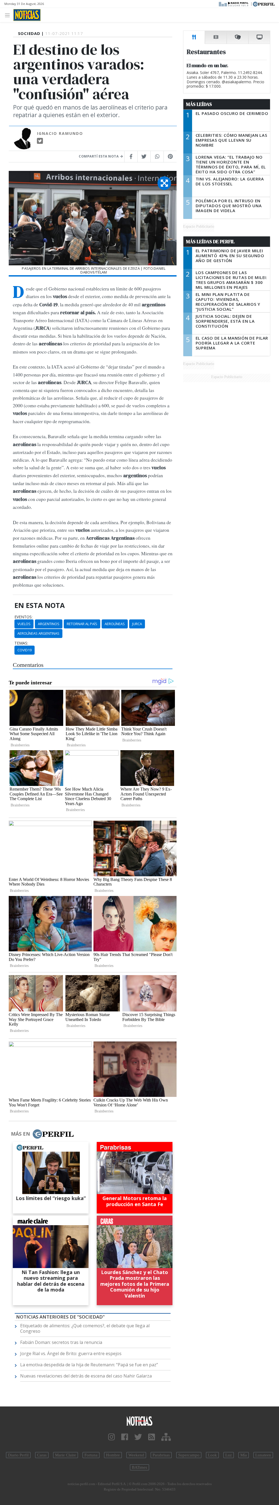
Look (212, 1455)
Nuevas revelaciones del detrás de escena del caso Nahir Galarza (86, 1376)
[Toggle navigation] (8, 14)
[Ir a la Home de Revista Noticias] (27, 15)
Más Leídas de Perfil (210, 241)
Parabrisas (161, 1455)
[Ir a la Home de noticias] (139, 1421)
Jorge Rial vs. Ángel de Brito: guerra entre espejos (71, 1353)
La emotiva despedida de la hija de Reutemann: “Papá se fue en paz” (89, 1365)
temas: (21, 643)
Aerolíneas (115, 623)
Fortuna (91, 1455)
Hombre (113, 1455)
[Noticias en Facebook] (124, 1437)
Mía (243, 1455)
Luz (228, 1455)
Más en (20, 1133)
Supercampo (188, 1455)
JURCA (137, 623)
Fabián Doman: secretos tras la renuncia (61, 1342)
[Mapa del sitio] (166, 1437)
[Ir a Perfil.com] (264, 3)
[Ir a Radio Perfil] (234, 3)
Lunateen (263, 1455)
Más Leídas (199, 104)
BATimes (139, 1467)
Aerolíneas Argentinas (38, 633)
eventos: (23, 617)
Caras (42, 1455)
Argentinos (48, 623)
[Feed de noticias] (151, 1437)
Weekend (136, 1455)
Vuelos (24, 623)
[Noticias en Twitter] (138, 1437)
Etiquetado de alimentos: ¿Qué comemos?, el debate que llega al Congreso (85, 1328)
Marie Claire (65, 1455)
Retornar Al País (82, 623)
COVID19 (24, 650)
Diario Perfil (18, 1455)
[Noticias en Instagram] (111, 1437)
